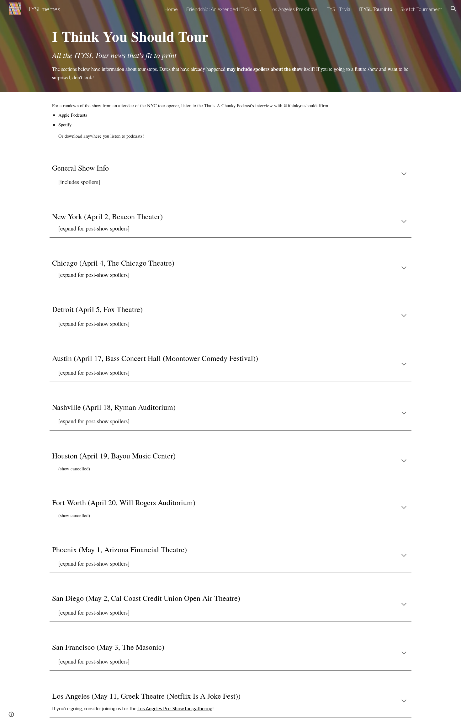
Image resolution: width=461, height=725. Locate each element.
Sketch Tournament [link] (421, 9)
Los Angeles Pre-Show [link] (293, 9)
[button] (453, 8)
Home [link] (171, 9)
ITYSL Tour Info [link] (375, 9)
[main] (230, 54)
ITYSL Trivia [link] (337, 9)
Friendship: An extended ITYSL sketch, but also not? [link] (223, 9)
